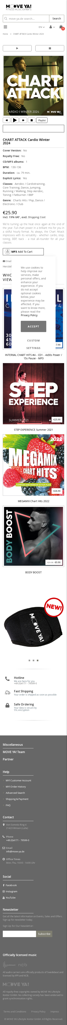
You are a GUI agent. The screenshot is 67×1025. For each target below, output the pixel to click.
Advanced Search (15, 792)
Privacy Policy (29, 315)
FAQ (8, 805)
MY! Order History (16, 786)
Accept (33, 326)
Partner (8, 759)
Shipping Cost (36, 217)
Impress (54, 1011)
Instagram (11, 891)
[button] (42, 27)
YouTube (10, 897)
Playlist (42, 120)
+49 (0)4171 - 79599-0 (17, 840)
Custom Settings (33, 340)
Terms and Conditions (15, 1011)
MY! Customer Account (18, 780)
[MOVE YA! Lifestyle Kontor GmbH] (17, 7)
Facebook (11, 885)
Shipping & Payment (17, 799)
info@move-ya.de (15, 851)
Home (5, 34)
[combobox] (26, 18)
